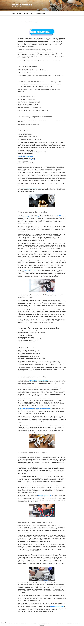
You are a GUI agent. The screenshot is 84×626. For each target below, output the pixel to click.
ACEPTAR (42, 625)
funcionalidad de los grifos (29, 270)
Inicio (13, 13)
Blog (32, 13)
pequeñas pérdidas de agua (45, 495)
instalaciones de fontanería (57, 606)
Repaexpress (22, 4)
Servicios (26, 13)
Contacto (19, 13)
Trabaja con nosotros (40, 13)
